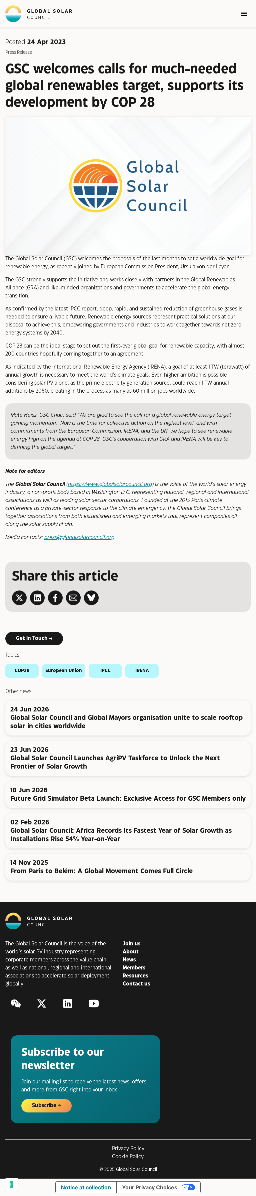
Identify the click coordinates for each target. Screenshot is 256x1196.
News (129, 959)
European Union (63, 670)
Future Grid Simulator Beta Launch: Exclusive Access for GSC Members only (128, 799)
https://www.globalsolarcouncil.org (110, 484)
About (131, 951)
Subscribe (44, 1105)
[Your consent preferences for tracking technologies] (11, 1184)
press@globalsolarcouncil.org (79, 537)
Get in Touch (32, 638)
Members (134, 967)
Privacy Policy (128, 1148)
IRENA (142, 670)
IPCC (105, 670)
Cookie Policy (128, 1156)
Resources (135, 975)
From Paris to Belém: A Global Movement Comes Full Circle (101, 871)
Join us (131, 943)
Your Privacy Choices (149, 1187)
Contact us (136, 983)
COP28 (22, 670)
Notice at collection (86, 1187)
